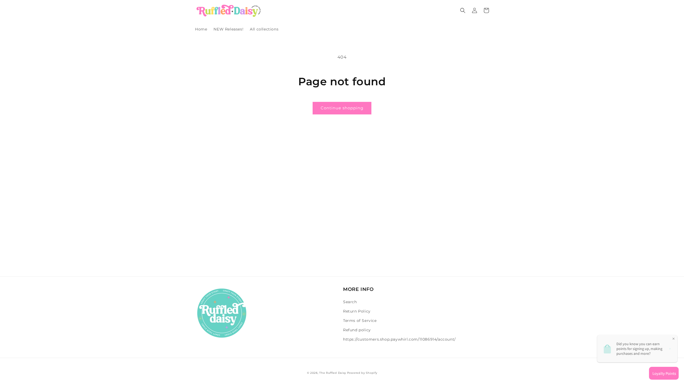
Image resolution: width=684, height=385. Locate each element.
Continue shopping (342, 107)
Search (350, 301)
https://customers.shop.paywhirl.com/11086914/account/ (399, 339)
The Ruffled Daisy (332, 373)
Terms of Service (360, 320)
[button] (463, 10)
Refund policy (357, 330)
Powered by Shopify (362, 373)
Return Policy (357, 311)
